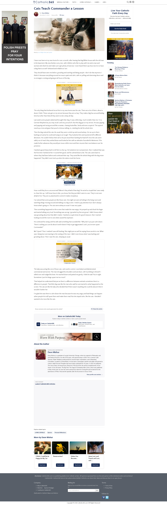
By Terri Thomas (118, 107)
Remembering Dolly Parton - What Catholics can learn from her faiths (123, 85)
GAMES (97, 2)
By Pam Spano (118, 77)
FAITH (74, 2)
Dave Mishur (45, 13)
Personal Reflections (60, 432)
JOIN (104, 2)
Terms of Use (108, 485)
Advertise (40, 488)
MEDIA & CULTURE (63, 2)
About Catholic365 (42, 485)
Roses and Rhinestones (122, 92)
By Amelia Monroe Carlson (121, 88)
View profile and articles (95, 374)
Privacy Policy (108, 488)
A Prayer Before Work (121, 75)
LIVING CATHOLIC (85, 2)
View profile (54, 15)
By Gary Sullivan (119, 70)
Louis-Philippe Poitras (42, 52)
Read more (43, 465)
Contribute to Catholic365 (44, 490)
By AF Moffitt (118, 94)
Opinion (50, 432)
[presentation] (33, 452)
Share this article (97, 309)
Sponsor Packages (49, 488)
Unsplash (50, 52)
